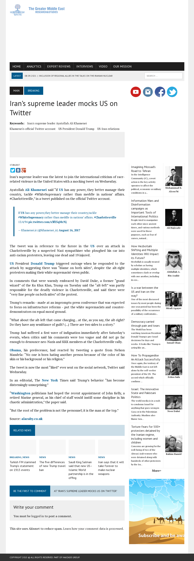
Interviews (84, 66)
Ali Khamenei (36, 190)
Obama (15, 350)
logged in (37, 516)
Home (17, 66)
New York (50, 380)
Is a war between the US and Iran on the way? (144, 291)
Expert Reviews (58, 66)
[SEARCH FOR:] (163, 75)
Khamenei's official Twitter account (33, 129)
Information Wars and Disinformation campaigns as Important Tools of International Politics (145, 208)
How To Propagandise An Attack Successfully (145, 357)
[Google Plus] (23, 170)
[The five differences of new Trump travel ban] (52, 452)
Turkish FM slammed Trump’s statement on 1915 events (23, 466)
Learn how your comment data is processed (93, 528)
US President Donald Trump (76, 129)
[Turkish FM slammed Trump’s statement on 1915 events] (23, 452)
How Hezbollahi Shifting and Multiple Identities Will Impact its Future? (145, 252)
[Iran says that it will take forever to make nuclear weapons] (111, 452)
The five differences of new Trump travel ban (52, 466)
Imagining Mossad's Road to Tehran (143, 169)
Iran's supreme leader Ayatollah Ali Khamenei (57, 123)
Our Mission (122, 66)
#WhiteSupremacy (31, 217)
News (26, 457)
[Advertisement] (131, 30)
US (61, 190)
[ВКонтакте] (18, 170)
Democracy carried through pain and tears (145, 323)
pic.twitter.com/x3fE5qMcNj (47, 222)
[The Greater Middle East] (37, 10)
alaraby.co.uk (32, 419)
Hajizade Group (71, 557)
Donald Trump (43, 263)
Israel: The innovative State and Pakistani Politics (145, 393)
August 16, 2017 (69, 230)
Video (103, 66)
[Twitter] (12, 170)
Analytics (34, 66)
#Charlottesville (105, 217)
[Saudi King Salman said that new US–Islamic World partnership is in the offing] (82, 452)
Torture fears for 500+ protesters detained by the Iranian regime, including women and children (145, 434)
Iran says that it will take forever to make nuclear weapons (111, 468)
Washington (20, 393)
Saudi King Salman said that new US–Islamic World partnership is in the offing (81, 470)
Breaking (15, 457)
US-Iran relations (108, 129)
